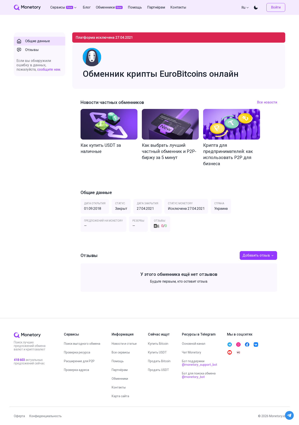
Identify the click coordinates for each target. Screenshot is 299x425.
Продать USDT (158, 370)
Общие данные (37, 41)
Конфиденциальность (45, 416)
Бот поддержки (199, 362)
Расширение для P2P (79, 361)
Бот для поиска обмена (199, 375)
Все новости (267, 102)
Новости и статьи (124, 343)
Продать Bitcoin (159, 361)
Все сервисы (121, 352)
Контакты (119, 387)
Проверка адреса (76, 370)
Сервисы (61, 7)
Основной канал (193, 343)
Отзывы (32, 50)
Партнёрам (120, 370)
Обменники (120, 378)
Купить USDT (157, 352)
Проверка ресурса (77, 352)
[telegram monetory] (229, 344)
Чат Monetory (191, 352)
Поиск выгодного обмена (82, 343)
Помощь (118, 361)
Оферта (19, 416)
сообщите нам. (49, 69)
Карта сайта (120, 396)
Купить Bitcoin (158, 343)
